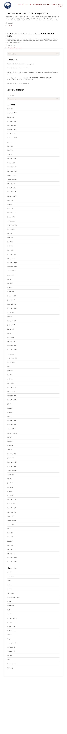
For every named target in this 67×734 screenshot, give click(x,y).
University (10, 668)
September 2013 (12, 433)
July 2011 (10, 528)
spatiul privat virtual (12, 643)
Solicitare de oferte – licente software (17, 68)
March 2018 (10, 291)
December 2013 (12, 420)
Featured (10, 610)
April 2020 (10, 246)
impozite (9, 622)
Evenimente (10, 605)
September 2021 (12, 196)
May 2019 (10, 287)
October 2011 (11, 516)
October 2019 (11, 271)
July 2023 (10, 142)
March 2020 (10, 250)
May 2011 (10, 537)
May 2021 (10, 200)
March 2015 (10, 383)
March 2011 (10, 545)
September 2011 (12, 520)
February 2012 (11, 499)
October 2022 (11, 175)
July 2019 (10, 279)
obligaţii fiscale (11, 626)
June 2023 (10, 146)
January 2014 (11, 416)
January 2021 (11, 217)
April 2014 (10, 412)
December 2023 (12, 125)
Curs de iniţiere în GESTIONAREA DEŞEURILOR (27, 13)
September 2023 (12, 138)
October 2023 (11, 133)
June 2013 (10, 441)
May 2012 (10, 487)
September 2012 (12, 470)
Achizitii (9, 572)
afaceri (9, 580)
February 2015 (11, 387)
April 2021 (10, 204)
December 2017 (12, 304)
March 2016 (10, 337)
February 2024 (11, 121)
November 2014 (12, 400)
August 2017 (11, 312)
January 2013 (11, 458)
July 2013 (10, 437)
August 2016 (11, 329)
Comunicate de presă (13, 597)
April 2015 (10, 379)
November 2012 (12, 466)
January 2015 (11, 391)
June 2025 (10, 109)
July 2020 (10, 233)
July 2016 (10, 333)
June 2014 (10, 408)
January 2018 (11, 300)
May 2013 (10, 445)
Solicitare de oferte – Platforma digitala (18, 83)
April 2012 (10, 491)
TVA (8, 659)
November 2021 (12, 192)
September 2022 (12, 179)
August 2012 (11, 474)
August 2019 (11, 275)
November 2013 (12, 425)
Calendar (9, 589)
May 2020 (10, 242)
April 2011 (10, 541)
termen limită (11, 647)
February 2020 (11, 254)
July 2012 (10, 479)
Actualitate (11, 48)
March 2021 (10, 208)
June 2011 (10, 533)
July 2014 (10, 404)
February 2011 (11, 549)
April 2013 (10, 449)
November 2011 (12, 512)
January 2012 (11, 504)
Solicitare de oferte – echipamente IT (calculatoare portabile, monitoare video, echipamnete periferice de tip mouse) (32, 73)
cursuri (10, 25)
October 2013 (11, 429)
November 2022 (12, 171)
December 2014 (12, 395)
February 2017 (11, 321)
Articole (16, 48)
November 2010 (12, 562)
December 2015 (12, 345)
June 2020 (10, 237)
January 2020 (11, 258)
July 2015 (10, 366)
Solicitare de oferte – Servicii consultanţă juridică (20, 64)
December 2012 (12, 462)
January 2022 (11, 183)
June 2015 (10, 370)
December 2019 (12, 262)
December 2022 (12, 167)
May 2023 (10, 150)
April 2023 (10, 154)
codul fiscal (10, 593)
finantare (10, 614)
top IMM (9, 655)
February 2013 (11, 454)
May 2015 (10, 375)
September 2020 (12, 225)
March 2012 (10, 495)
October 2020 (11, 221)
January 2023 (11, 163)
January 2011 (11, 553)
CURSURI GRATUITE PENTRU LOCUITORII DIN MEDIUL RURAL (31, 34)
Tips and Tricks (11, 651)
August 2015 (11, 362)
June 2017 (10, 316)
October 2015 (11, 354)
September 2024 (12, 113)
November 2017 (12, 308)
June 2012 (10, 483)
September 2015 (12, 358)
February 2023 (11, 158)
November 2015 (12, 350)
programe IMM (11, 630)
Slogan (9, 639)
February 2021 (11, 212)
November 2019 (12, 266)
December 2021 (12, 188)
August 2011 (11, 524)
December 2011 (12, 508)
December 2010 (12, 558)
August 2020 (11, 229)
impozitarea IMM (12, 618)
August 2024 (11, 117)
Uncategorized (11, 664)
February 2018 (11, 296)
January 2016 (11, 341)
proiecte (9, 634)
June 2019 (10, 283)
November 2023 (12, 129)
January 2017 (11, 325)
